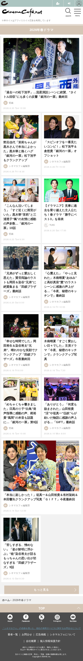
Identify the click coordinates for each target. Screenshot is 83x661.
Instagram (57, 621)
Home (10, 621)
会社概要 (31, 641)
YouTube (73, 621)
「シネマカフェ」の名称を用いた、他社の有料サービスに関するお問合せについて (41, 628)
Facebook (26, 621)
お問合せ (27, 634)
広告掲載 (41, 634)
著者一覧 (13, 634)
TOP (42, 608)
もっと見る (41, 589)
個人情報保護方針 (50, 641)
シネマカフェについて (62, 634)
